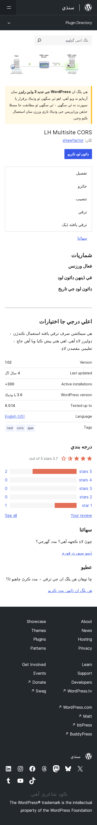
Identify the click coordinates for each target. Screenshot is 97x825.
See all (11, 515)
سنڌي (75, 756)
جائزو (82, 186)
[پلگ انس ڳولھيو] (39, 40)
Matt (85, 716)
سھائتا (82, 238)
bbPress (82, 724)
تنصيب (81, 198)
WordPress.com (75, 707)
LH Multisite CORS (68, 132)
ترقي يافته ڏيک (74, 224)
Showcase (36, 621)
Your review (81, 515)
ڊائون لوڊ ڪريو (78, 154)
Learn (87, 664)
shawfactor (73, 140)
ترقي (82, 211)
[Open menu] (8, 7)
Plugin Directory (79, 23)
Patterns (38, 648)
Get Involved (34, 664)
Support (85, 673)
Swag (38, 690)
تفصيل (81, 173)
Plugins (39, 639)
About (86, 621)
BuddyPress (78, 733)
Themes (38, 630)
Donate (36, 682)
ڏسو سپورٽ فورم (77, 552)
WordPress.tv (77, 690)
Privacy (85, 648)
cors (20, 428)
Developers (81, 682)
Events (39, 673)
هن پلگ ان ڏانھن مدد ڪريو (70, 590)
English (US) (15, 416)
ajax (30, 428)
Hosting (85, 639)
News (87, 630)
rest (10, 428)
